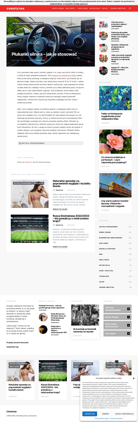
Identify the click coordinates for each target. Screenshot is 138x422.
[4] (103, 58)
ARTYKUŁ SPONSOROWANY (22, 23)
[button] (134, 378)
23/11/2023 (115, 28)
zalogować (28, 162)
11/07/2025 (115, 64)
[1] (103, 25)
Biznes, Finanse (58, 8)
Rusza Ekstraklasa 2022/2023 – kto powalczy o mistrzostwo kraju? (71, 218)
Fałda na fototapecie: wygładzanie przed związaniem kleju (112, 116)
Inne (100, 254)
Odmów (105, 414)
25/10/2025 (55, 335)
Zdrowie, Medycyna (118, 8)
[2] (103, 36)
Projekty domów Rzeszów (17, 342)
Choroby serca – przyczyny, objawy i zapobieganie (119, 24)
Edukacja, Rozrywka (107, 249)
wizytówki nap (12, 347)
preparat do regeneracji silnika (63, 75)
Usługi (104, 8)
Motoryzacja (95, 8)
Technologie (104, 276)
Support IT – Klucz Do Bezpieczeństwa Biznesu (119, 69)
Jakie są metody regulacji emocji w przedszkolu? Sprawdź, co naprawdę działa (121, 58)
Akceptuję (89, 414)
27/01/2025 (115, 51)
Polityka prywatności (116, 418)
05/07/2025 (115, 41)
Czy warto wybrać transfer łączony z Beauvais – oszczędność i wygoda (115, 203)
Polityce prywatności (113, 408)
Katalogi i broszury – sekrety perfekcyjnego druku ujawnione (51, 306)
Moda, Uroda (83, 8)
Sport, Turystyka (20, 221)
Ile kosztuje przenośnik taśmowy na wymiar (84, 330)
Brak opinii (41, 60)
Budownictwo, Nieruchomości (110, 238)
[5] (103, 71)
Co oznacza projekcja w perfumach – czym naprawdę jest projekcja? (114, 160)
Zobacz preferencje (124, 414)
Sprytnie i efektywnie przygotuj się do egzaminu (119, 47)
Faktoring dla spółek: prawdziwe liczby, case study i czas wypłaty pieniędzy (120, 35)
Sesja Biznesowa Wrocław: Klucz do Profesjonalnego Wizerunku (58, 317)
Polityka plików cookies (102, 418)
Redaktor (59, 190)
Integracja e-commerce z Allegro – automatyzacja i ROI (59, 329)
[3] (103, 48)
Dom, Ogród (70, 8)
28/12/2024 (115, 74)
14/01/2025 (42, 310)
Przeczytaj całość (60, 209)
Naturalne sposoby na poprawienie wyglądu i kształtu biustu (71, 183)
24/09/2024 (55, 322)
